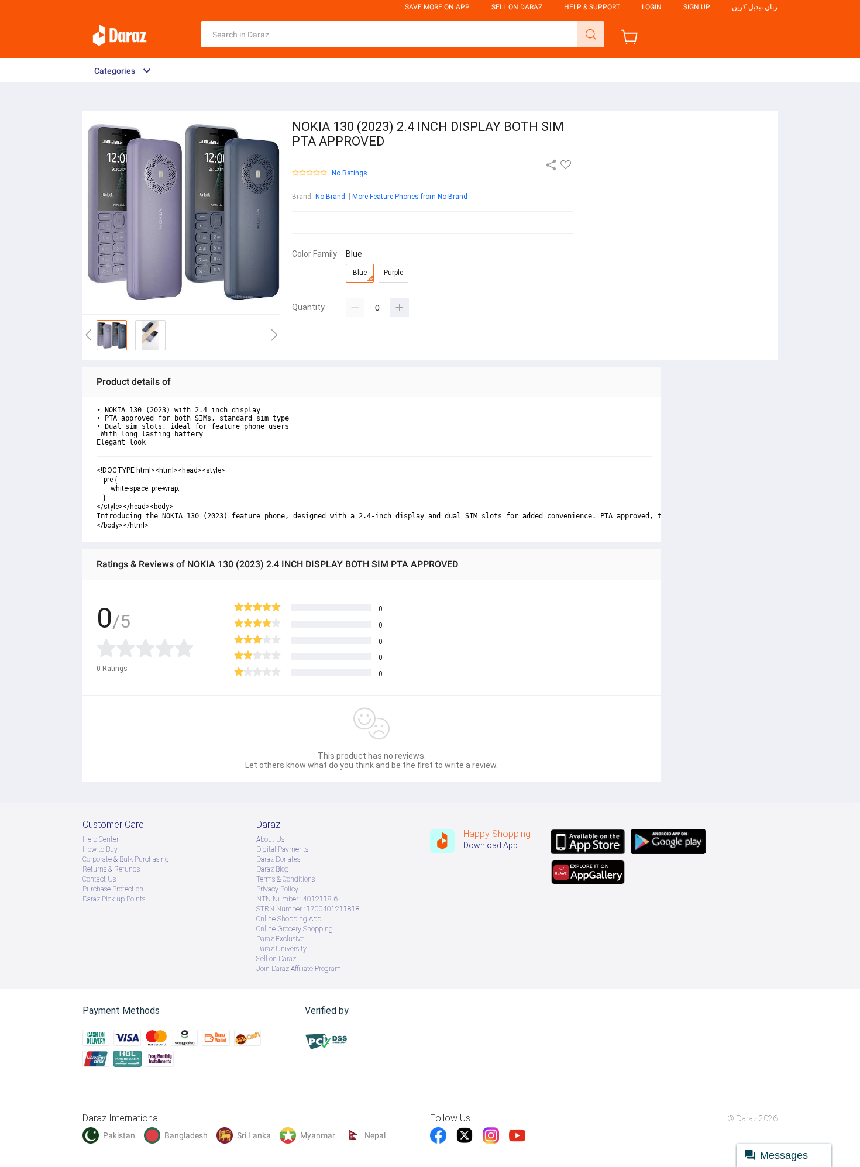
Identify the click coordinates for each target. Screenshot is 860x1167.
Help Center (100, 839)
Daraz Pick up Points (113, 899)
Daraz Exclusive (280, 939)
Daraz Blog (272, 869)
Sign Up (696, 7)
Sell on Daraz (276, 959)
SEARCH (590, 34)
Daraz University (281, 949)
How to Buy (100, 849)
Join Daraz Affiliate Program (298, 969)
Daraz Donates (278, 859)
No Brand (330, 196)
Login (652, 7)
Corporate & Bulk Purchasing (125, 859)
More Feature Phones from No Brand (409, 196)
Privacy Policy (277, 889)
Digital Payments (282, 849)
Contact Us (99, 879)
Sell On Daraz (516, 7)
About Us (270, 839)
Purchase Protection (112, 889)
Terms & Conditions (285, 879)
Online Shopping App (288, 919)
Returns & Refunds (111, 869)
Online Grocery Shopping (294, 929)
